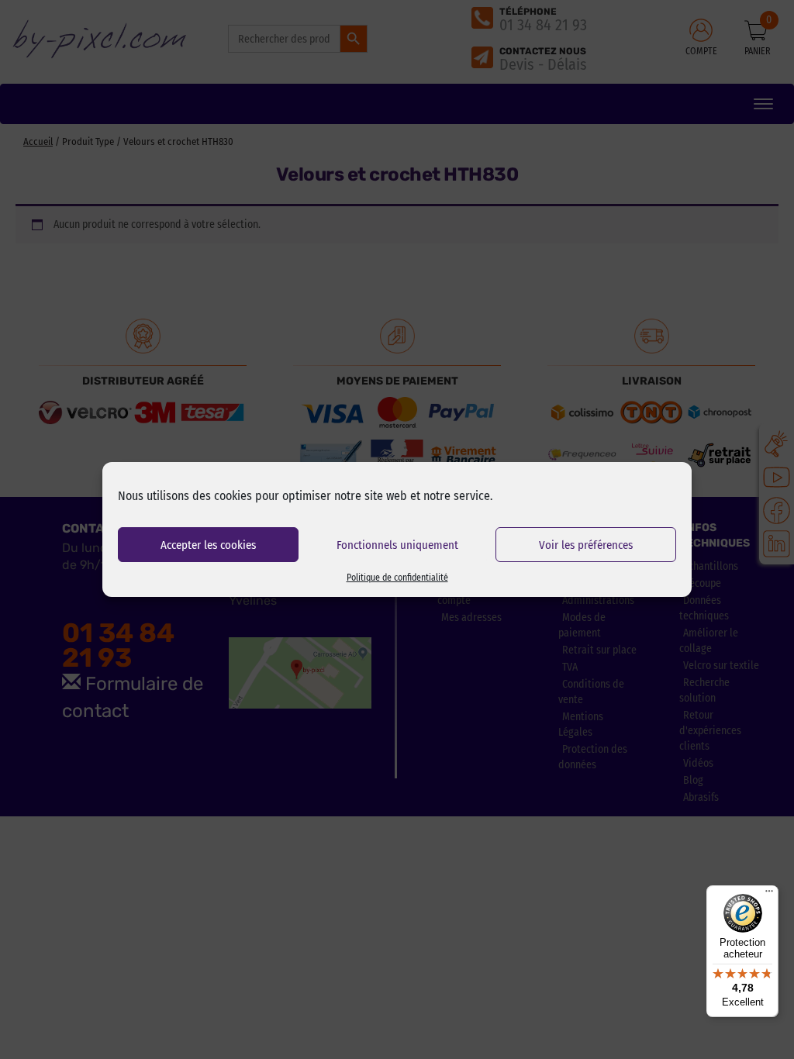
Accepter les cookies (208, 545)
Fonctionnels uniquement (397, 545)
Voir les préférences (586, 545)
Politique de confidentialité (397, 577)
